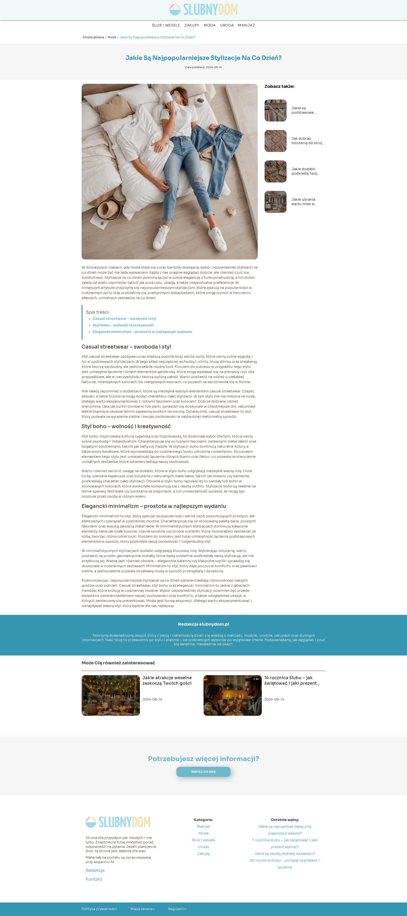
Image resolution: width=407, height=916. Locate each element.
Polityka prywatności (99, 909)
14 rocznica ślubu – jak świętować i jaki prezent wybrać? (290, 680)
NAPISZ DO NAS (203, 772)
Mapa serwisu (143, 909)
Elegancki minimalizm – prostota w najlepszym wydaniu (142, 332)
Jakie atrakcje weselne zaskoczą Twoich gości (167, 680)
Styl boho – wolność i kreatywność (123, 325)
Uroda (227, 25)
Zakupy (191, 25)
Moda (210, 25)
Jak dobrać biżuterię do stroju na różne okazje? (308, 141)
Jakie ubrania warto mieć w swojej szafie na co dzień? (307, 201)
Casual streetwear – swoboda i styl (124, 318)
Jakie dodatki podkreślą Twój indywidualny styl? (307, 171)
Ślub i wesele (166, 25)
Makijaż (246, 25)
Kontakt (94, 879)
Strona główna (94, 37)
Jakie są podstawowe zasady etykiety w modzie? (306, 110)
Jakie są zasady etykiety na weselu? (285, 853)
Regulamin (177, 909)
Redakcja (95, 870)
